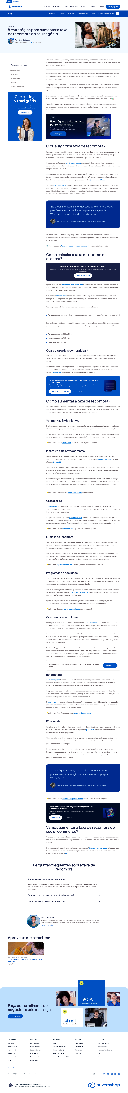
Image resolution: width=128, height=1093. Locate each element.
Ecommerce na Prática (59, 1046)
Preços (66, 6)
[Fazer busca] (117, 13)
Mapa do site (47, 1074)
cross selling (52, 506)
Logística (78, 1053)
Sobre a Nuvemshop (104, 1043)
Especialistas (34, 1060)
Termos (26, 1074)
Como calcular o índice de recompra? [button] (46, 879)
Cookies (39, 1074)
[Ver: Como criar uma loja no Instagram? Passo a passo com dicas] (26, 948)
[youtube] (108, 1074)
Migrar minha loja (13, 1050)
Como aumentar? (15, 78)
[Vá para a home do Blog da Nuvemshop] (15, 8)
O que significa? (15, 70)
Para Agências (79, 1043)
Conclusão (13, 82)
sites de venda (61, 296)
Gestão (11, 26)
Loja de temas (34, 1053)
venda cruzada (67, 529)
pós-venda (90, 730)
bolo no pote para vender (79, 592)
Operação (71, 13)
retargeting (52, 702)
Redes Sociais (24, 957)
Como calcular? (14, 74)
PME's (9, 1)
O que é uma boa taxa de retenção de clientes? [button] (51, 895)
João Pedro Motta (59, 185)
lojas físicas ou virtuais (97, 180)
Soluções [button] (47, 6)
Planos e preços (12, 1046)
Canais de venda (35, 1046)
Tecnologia (78, 1050)
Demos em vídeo (35, 1057)
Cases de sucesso (103, 1057)
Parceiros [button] (82, 6)
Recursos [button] (73, 6)
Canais (62, 13)
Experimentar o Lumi (83, 276)
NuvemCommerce (58, 1053)
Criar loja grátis (113, 7)
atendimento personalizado (72, 799)
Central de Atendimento (105, 1050)
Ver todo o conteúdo (47, 925)
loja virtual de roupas (73, 163)
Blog (10, 13)
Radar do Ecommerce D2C (106, 13)
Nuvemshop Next (13, 1057)
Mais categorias (83, 13)
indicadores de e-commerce (72, 285)
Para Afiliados (79, 1046)
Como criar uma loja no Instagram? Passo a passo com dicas (25, 960)
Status (99, 1053)
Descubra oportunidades (60, 391)
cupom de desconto (104, 459)
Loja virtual (11, 1043)
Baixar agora (55, 818)
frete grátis (57, 462)
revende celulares (75, 517)
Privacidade (33, 1074)
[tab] (64, 879)
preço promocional (75, 493)
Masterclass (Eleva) (58, 1050)
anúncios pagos (54, 680)
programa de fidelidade (71, 609)
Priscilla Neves (13, 957)
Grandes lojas (16, 1)
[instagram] (104, 1074)
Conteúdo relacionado (17, 87)
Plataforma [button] (57, 6)
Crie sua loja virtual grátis (98, 848)
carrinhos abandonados (82, 713)
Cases (93, 13)
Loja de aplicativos (35, 1050)
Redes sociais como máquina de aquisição (76, 246)
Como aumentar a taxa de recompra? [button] (46, 901)
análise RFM (66, 442)
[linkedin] (115, 1074)
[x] (112, 1074)
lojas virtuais (57, 372)
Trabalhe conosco (103, 1046)
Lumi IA (10, 1060)
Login (102, 6)
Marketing (52, 13)
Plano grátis (11, 1053)
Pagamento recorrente (65, 565)
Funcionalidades (35, 1043)
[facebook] (119, 1074)
